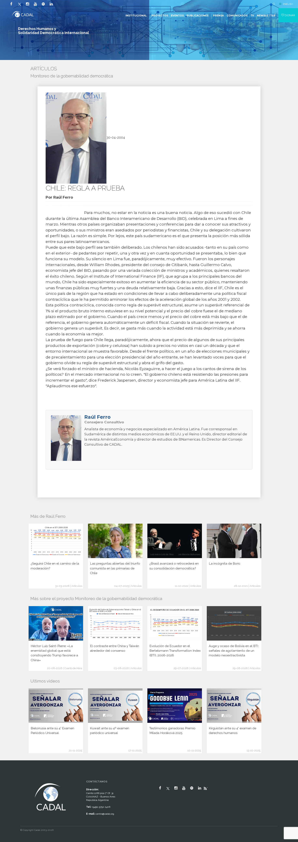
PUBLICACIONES (197, 15)
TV (252, 15)
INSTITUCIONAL (136, 15)
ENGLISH (288, 4)
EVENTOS (177, 15)
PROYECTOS (159, 15)
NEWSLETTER (266, 15)
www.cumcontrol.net (8, 779)
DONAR (289, 15)
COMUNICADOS (237, 15)
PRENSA (218, 15)
